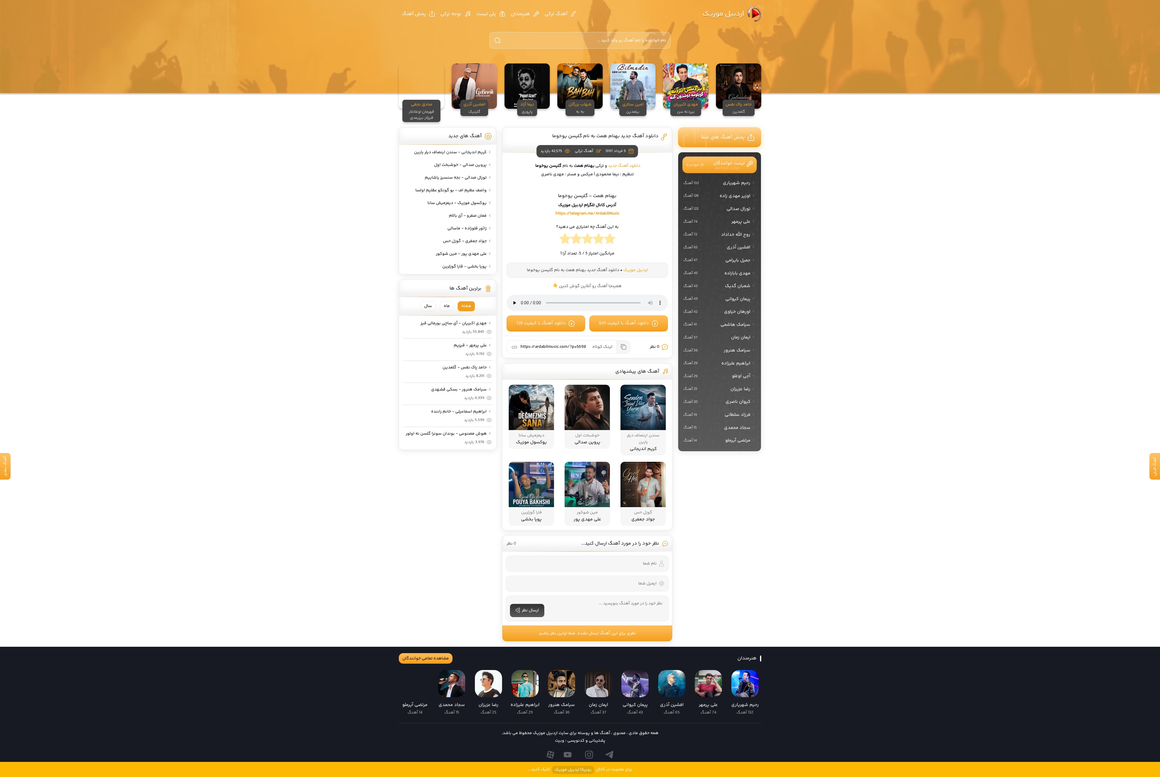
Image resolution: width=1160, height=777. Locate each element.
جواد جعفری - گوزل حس (465, 241)
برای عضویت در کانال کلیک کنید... (580, 769)
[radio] (609, 240)
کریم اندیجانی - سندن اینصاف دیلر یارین (450, 152)
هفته (466, 306)
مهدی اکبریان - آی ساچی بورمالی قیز (453, 323)
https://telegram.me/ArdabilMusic (587, 213)
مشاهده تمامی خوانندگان (425, 658)
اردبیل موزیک (723, 14)
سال (428, 306)
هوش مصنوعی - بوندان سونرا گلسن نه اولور (446, 433)
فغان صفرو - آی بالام (468, 215)
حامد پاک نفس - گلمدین (465, 367)
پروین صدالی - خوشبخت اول (460, 165)
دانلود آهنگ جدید (624, 166)
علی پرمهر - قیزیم (470, 345)
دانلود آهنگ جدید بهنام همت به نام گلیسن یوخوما (605, 136)
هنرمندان (520, 14)
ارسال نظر (530, 610)
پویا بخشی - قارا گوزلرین (464, 266)
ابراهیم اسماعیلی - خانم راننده (459, 411)
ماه (447, 306)
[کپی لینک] (623, 347)
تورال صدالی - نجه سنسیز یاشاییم (456, 177)
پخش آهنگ (414, 14)
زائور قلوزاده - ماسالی (467, 228)
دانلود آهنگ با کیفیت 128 (541, 323)
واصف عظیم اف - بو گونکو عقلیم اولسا (451, 190)
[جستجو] (497, 40)
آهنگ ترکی (556, 14)
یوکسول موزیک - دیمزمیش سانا (457, 203)
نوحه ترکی (451, 14)
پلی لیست (486, 14)
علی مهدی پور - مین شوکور (461, 254)
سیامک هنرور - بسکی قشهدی (459, 389)
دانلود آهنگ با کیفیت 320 (624, 323)
